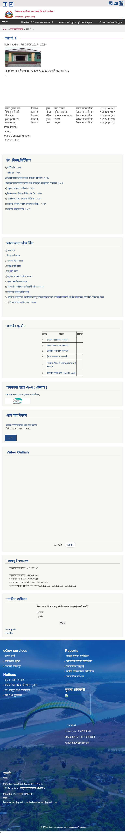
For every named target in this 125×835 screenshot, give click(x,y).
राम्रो (41, 612)
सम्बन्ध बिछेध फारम (15, 260)
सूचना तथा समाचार (14, 680)
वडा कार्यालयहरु (16, 29)
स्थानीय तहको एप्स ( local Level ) (61, 373)
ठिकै (41, 616)
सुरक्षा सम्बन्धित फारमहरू (17, 281)
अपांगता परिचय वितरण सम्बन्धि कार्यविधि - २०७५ (26, 204)
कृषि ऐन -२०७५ (14, 172)
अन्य (11, 437)
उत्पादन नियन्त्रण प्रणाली (57, 351)
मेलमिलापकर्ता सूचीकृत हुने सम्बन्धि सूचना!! (67, 22)
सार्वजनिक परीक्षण (75, 676)
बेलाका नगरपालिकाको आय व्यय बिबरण (21, 425)
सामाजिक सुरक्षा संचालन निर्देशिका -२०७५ (24, 198)
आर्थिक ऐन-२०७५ (14, 167)
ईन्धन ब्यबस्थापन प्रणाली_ (58, 356)
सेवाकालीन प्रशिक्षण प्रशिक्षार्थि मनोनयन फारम (25, 286)
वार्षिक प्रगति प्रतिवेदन (77, 656)
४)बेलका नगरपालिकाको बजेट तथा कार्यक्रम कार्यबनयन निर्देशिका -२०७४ (34, 183)
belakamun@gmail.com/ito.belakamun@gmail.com (30, 802)
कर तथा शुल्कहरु (13, 695)
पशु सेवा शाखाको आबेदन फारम (19, 276)
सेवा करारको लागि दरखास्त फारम (23, 302)
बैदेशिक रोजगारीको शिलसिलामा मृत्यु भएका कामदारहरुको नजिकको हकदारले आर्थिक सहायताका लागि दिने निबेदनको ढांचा (56, 297)
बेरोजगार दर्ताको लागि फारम (18, 292)
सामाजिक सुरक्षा (12, 661)
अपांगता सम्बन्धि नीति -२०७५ (18, 209)
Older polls (10, 629)
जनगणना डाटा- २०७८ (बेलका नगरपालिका (22, 394)
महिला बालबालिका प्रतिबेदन (80, 671)
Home (5, 29)
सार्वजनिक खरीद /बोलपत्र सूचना (21, 685)
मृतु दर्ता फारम (12, 271)
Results (9, 633)
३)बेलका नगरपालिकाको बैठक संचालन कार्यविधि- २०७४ (27, 178)
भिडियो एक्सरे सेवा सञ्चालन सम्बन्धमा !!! (28, 22)
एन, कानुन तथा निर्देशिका (17, 690)
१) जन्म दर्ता (10, 250)
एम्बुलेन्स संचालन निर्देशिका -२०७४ (21, 188)
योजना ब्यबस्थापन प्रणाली (57, 345)
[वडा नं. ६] (23, 57)
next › (70, 544)
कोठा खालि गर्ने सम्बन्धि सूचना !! (102, 22)
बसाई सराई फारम (14, 266)
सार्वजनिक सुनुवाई (75, 666)
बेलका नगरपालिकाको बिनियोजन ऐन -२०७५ (24, 193)
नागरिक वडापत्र (13, 666)
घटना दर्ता (10, 656)
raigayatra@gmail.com (77, 742)
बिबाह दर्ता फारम (13, 255)
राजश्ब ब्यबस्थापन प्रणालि (57, 339)
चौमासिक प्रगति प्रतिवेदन (79, 661)
